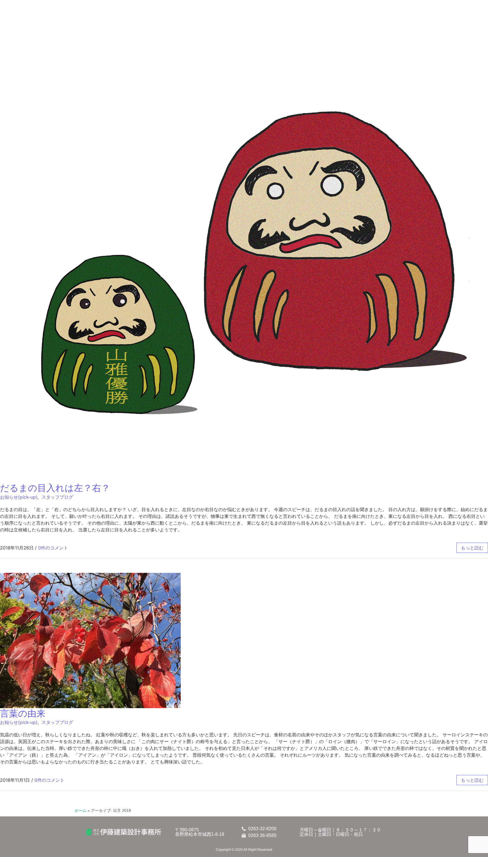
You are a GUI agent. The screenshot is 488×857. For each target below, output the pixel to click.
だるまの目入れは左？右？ (55, 487)
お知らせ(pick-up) (19, 497)
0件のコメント (53, 548)
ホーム (80, 811)
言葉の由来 (22, 713)
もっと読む (472, 548)
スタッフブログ (57, 497)
